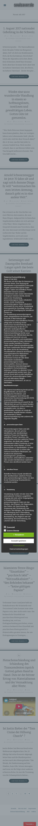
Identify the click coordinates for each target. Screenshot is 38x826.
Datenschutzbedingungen (19, 549)
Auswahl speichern (18, 541)
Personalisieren (19, 546)
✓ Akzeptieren (18, 535)
